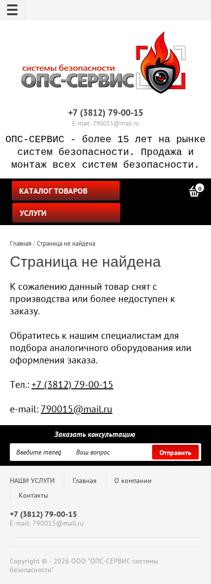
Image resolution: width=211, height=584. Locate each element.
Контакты (33, 495)
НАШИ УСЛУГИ (32, 480)
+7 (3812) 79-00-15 (105, 112)
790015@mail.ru (76, 409)
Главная (85, 480)
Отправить (175, 452)
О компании (133, 480)
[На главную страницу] (103, 64)
